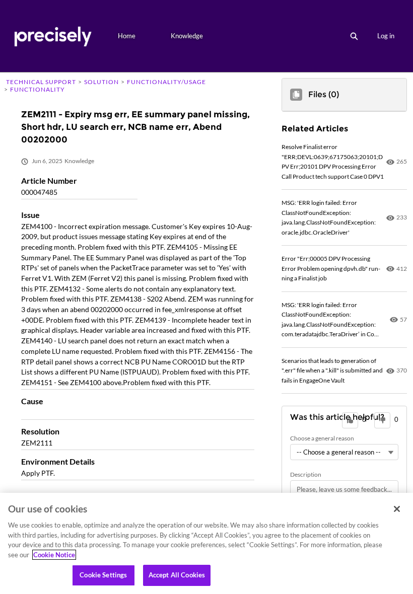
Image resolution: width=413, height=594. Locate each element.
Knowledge (187, 36)
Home (126, 36)
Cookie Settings (103, 575)
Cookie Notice (54, 555)
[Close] (397, 509)
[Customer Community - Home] (52, 36)
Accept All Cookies (177, 575)
